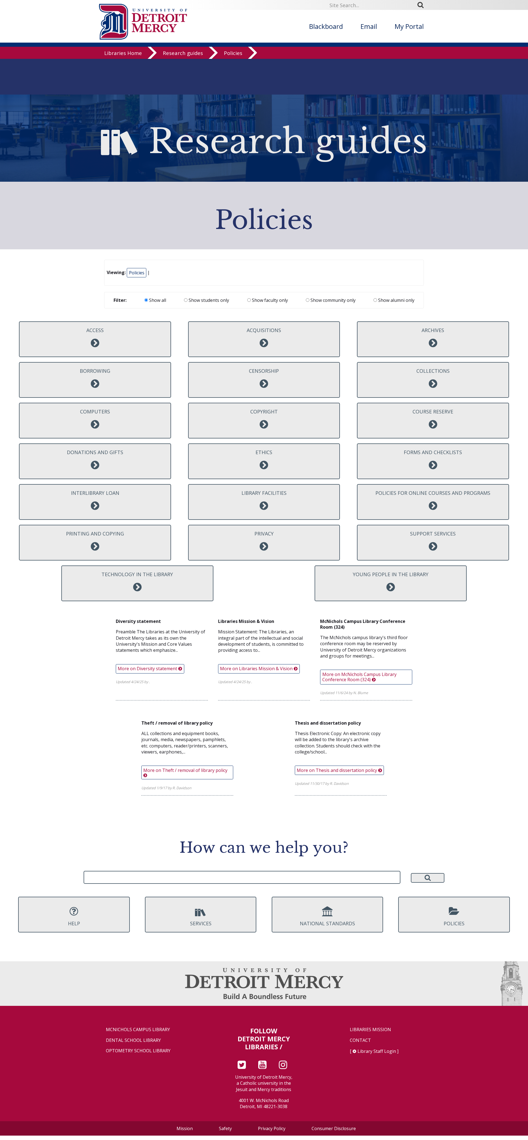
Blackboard (326, 26)
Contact (360, 1040)
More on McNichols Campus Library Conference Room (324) (359, 677)
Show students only (208, 300)
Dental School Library (133, 1040)
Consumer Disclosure (334, 1128)
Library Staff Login (377, 1051)
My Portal (409, 26)
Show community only (332, 300)
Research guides (183, 52)
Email (369, 26)
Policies (233, 52)
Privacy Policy (271, 1128)
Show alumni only (395, 300)
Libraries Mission (370, 1029)
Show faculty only (269, 300)
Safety (225, 1128)
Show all (157, 300)
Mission (185, 1128)
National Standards (327, 923)
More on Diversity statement (148, 669)
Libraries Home (123, 52)
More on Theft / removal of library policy (185, 770)
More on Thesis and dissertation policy (337, 770)
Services (200, 923)
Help (74, 923)
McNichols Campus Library (138, 1029)
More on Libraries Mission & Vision (257, 669)
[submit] (422, 4)
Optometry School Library (138, 1050)
